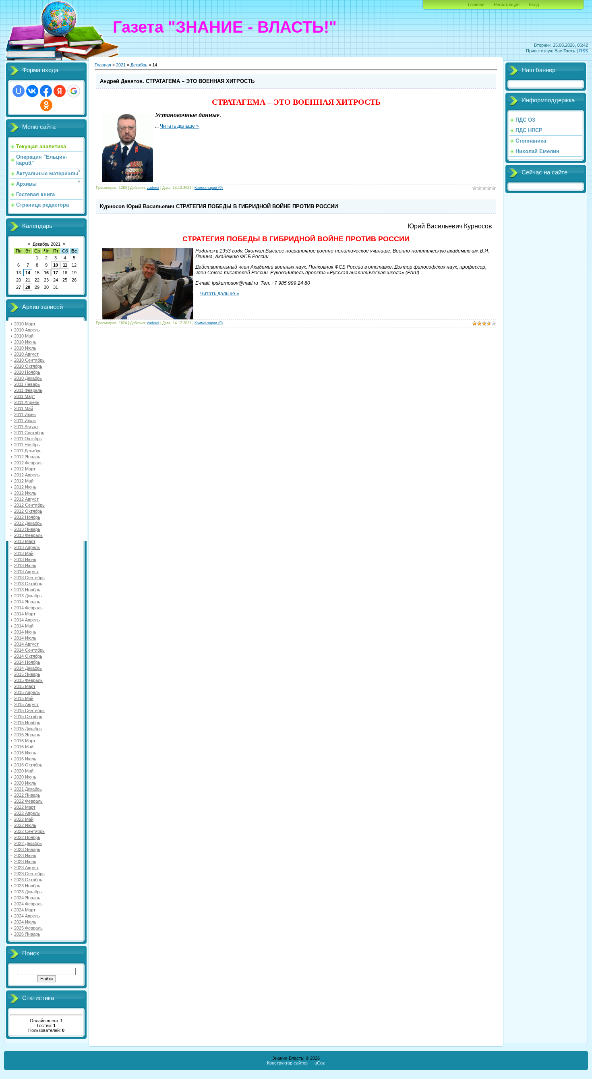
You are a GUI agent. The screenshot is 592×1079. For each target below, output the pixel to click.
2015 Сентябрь (29, 710)
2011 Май (23, 408)
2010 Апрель (27, 329)
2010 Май (23, 335)
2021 (121, 64)
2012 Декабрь (28, 523)
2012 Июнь (25, 487)
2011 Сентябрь (29, 432)
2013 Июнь (25, 559)
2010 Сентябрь (29, 360)
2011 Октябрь (28, 438)
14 (27, 272)
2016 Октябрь (28, 764)
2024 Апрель (27, 915)
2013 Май (23, 553)
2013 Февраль (28, 535)
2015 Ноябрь (27, 722)
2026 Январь (27, 934)
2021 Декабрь (28, 789)
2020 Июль (25, 783)
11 (65, 265)
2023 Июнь (25, 855)
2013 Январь (27, 529)
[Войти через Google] (73, 91)
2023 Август (26, 867)
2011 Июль (25, 420)
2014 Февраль (28, 607)
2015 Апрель (27, 692)
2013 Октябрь (28, 583)
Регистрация (507, 4)
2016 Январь (27, 734)
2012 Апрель (27, 474)
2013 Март (24, 541)
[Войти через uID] (18, 91)
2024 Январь (27, 897)
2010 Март (24, 323)
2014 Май (23, 625)
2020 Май (23, 770)
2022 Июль (25, 825)
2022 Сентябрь (29, 831)
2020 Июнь (25, 777)
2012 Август (26, 499)
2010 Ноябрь (27, 372)
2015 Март (24, 686)
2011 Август (26, 426)
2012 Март (24, 468)
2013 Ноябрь (27, 589)
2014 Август (26, 644)
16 (46, 272)
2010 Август (26, 354)
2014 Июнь (25, 632)
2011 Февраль (28, 390)
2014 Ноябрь (27, 662)
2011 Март (24, 396)
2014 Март (24, 613)
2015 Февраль (28, 680)
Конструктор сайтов (287, 1062)
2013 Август (26, 571)
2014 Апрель (27, 619)
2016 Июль (25, 758)
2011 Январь (27, 384)
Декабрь (138, 64)
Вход (534, 4)
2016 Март (24, 740)
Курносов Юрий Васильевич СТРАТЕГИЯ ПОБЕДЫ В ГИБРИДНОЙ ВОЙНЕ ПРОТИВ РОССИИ (219, 206)
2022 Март (24, 807)
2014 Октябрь (28, 656)
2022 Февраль (28, 801)
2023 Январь (27, 849)
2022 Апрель (27, 813)
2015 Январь (27, 674)
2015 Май (23, 698)
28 (27, 287)
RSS (583, 50)
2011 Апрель (26, 402)
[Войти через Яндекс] (60, 91)
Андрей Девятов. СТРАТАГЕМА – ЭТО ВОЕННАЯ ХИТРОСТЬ (177, 81)
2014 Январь (27, 601)
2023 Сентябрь (29, 873)
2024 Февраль (28, 903)
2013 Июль (25, 565)
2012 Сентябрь (29, 505)
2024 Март (24, 909)
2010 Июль (25, 348)
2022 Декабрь (28, 843)
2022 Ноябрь (27, 837)
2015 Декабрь (28, 728)
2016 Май (23, 746)
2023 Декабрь (28, 891)
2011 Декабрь (27, 450)
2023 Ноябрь (27, 885)
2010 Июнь (25, 342)
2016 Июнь (25, 752)
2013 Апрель (27, 547)
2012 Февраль (28, 462)
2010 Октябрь (28, 366)
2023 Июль (25, 861)
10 (55, 265)
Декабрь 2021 (46, 244)
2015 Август (26, 704)
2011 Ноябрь (27, 444)
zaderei (153, 188)
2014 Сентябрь (29, 650)
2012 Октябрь (28, 511)
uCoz (320, 1062)
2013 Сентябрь (29, 577)
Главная (476, 4)
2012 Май (23, 480)
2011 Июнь (25, 414)
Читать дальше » (179, 126)
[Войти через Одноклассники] (46, 105)
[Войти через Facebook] (46, 91)
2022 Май (23, 819)
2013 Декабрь (28, 595)
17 (55, 272)
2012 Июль (25, 493)
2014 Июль (25, 638)
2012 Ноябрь (27, 517)
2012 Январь (27, 456)
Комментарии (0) (209, 188)
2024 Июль (25, 922)
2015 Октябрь (28, 716)
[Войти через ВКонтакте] (32, 91)
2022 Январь (27, 795)
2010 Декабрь (28, 378)
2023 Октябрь (28, 879)
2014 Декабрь (28, 668)
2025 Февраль (28, 928)
